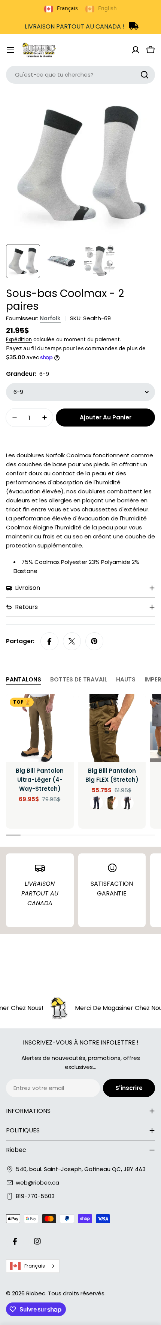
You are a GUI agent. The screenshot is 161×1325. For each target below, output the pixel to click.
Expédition (19, 339)
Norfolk (50, 318)
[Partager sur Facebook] (49, 641)
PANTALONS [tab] (23, 679)
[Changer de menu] (10, 49)
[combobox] (80, 75)
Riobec (35, 1293)
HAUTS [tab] (126, 679)
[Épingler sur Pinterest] (94, 641)
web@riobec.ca (37, 1182)
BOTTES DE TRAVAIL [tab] (78, 679)
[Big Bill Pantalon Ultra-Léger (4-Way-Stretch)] (40, 728)
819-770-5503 (35, 1196)
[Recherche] (144, 74)
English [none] (107, 8)
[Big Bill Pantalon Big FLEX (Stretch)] (112, 728)
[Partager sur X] (72, 641)
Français (34, 1266)
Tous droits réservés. (77, 1293)
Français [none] (67, 8)
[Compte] (135, 49)
